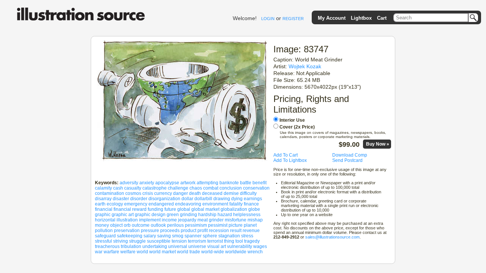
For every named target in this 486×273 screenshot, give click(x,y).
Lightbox (361, 18)
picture (236, 225)
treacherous (107, 246)
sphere (210, 235)
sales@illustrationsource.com (332, 237)
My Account (332, 18)
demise (231, 193)
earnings (253, 198)
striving (120, 241)
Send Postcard (347, 160)
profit (202, 230)
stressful (103, 241)
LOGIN (268, 18)
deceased (212, 193)
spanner (193, 235)
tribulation (131, 246)
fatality (236, 204)
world (142, 251)
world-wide (212, 251)
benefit (259, 182)
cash (118, 188)
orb (127, 225)
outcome (141, 225)
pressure (150, 230)
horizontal (105, 220)
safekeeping (129, 235)
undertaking (154, 246)
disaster (121, 198)
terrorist (215, 241)
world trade (188, 251)
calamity (103, 188)
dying (237, 198)
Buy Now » (377, 144)
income (169, 220)
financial (103, 209)
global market (205, 209)
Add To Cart (285, 155)
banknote (229, 182)
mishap (255, 220)
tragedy (252, 241)
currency (163, 193)
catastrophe (154, 188)
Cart (382, 18)
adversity (129, 182)
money (102, 225)
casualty (132, 188)
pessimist (217, 225)
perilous (175, 225)
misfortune (235, 220)
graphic (102, 214)
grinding (188, 214)
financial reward (130, 209)
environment (215, 204)
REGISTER (293, 18)
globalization (234, 209)
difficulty (248, 193)
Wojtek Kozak (305, 66)
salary (150, 235)
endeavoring (188, 204)
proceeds (170, 230)
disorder (138, 198)
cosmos (133, 193)
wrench (255, 251)
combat (210, 188)
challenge (178, 188)
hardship (207, 214)
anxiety (146, 182)
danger (180, 193)
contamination (109, 193)
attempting (207, 182)
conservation (256, 188)
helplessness (246, 214)
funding (155, 209)
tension (179, 241)
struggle (137, 241)
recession (219, 230)
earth (100, 204)
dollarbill (203, 198)
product (188, 230)
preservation (127, 230)
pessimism (196, 225)
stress (247, 235)
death (195, 193)
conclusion (230, 188)
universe (197, 246)
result (235, 230)
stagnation (229, 235)
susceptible (158, 241)
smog (177, 235)
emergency (135, 204)
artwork (188, 182)
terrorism (197, 241)
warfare (111, 251)
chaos (195, 188)
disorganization (164, 198)
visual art (216, 246)
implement (150, 220)
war (99, 251)
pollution (104, 230)
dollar (187, 198)
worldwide (235, 251)
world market (162, 251)
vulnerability (239, 246)
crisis (147, 193)
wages (260, 246)
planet (250, 225)
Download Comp (349, 155)
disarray (103, 198)
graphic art (123, 214)
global (183, 209)
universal (177, 246)
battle (245, 182)
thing (229, 241)
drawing (221, 198)
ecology (115, 204)
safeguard (105, 235)
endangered (161, 204)
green (173, 214)
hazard (225, 214)
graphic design (150, 214)
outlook (158, 225)
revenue (251, 230)
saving (164, 235)
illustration (127, 220)
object (116, 225)
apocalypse (167, 182)
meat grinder (210, 220)
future (170, 209)
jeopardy (187, 220)
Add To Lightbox (290, 160)
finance (251, 204)
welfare (128, 251)
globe (254, 209)
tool (239, 241)
